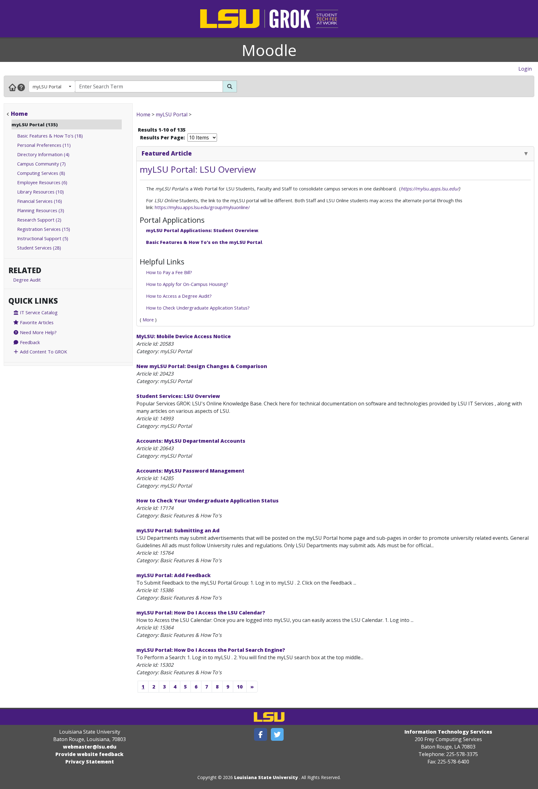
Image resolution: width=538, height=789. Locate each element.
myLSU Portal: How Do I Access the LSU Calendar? (200, 612)
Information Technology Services (448, 731)
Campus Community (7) (41, 164)
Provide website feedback (89, 754)
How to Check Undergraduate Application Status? (198, 308)
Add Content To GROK (43, 351)
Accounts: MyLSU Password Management (190, 470)
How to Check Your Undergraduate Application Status (207, 500)
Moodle (269, 50)
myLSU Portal (47, 86)
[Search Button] (230, 86)
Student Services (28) (39, 248)
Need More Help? (38, 332)
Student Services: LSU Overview (178, 396)
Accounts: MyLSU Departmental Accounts (190, 440)
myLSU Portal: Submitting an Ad (177, 530)
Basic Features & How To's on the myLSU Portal (204, 242)
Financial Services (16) (39, 201)
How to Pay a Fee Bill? (169, 272)
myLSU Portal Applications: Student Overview (202, 230)
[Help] (21, 87)
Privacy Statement (89, 761)
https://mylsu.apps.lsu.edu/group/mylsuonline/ (203, 207)
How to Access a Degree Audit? (179, 296)
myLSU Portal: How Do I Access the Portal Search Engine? (210, 650)
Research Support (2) (39, 220)
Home (19, 113)
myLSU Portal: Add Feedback (173, 575)
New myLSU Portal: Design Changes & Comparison (201, 366)
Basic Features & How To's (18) (50, 136)
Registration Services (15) (43, 229)
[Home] (12, 87)
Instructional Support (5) (42, 238)
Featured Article (167, 153)
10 (240, 686)
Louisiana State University (266, 777)
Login (525, 68)
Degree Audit (27, 280)
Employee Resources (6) (42, 182)
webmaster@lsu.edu (89, 746)
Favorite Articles (36, 322)
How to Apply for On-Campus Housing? (187, 284)
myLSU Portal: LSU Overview (198, 169)
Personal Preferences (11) (44, 145)
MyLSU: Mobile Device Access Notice (183, 336)
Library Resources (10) (40, 192)
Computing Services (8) (41, 173)
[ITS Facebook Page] (260, 734)
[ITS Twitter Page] (277, 734)
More (148, 319)
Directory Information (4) (43, 154)
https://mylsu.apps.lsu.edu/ (430, 188)
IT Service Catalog (38, 312)
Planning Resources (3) (40, 210)
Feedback (29, 342)
